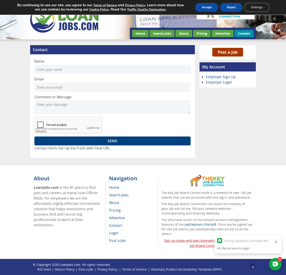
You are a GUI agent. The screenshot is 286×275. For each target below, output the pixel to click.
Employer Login (219, 82)
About (184, 33)
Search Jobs (162, 33)
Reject (231, 7)
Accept (207, 7)
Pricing (202, 33)
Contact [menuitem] (115, 225)
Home (140, 33)
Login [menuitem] (113, 233)
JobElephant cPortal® (201, 224)
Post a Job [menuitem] (117, 240)
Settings (257, 7)
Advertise (222, 33)
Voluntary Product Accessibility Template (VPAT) (186, 269)
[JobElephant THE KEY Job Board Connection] (207, 177)
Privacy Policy (107, 269)
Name (39, 61)
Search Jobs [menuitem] (119, 195)
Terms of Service (134, 269)
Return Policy (65, 269)
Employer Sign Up (221, 76)
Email (39, 79)
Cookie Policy (99, 9)
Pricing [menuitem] (115, 210)
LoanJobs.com (70, 264)
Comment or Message (53, 96)
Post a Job (228, 52)
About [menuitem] (114, 202)
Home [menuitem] (114, 187)
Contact (244, 33)
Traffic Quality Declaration (146, 9)
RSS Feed (44, 269)
